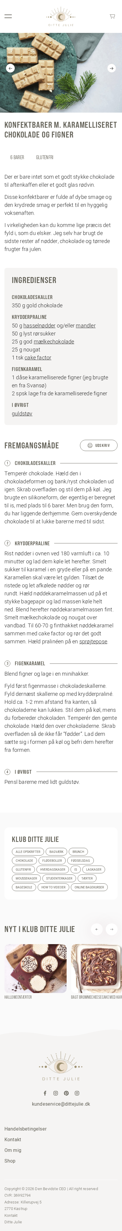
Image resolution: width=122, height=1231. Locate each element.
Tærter (87, 878)
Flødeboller (52, 861)
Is (75, 870)
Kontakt (12, 1139)
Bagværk (56, 852)
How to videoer (53, 887)
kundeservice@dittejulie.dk (61, 1104)
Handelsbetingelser (25, 1129)
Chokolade (24, 861)
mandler (85, 325)
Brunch (78, 852)
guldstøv (22, 413)
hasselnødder (39, 325)
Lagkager (93, 870)
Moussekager (26, 878)
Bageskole (24, 887)
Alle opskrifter (28, 852)
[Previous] (10, 68)
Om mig (12, 1150)
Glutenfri (23, 870)
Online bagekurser (89, 887)
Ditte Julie (13, 1221)
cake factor (38, 357)
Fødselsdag (80, 861)
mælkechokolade (54, 341)
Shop (10, 1161)
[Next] (111, 68)
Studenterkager (59, 878)
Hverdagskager (52, 870)
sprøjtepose (93, 641)
